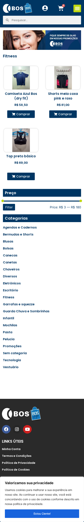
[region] (42, 499)
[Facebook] (6, 429)
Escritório (10, 290)
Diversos (10, 276)
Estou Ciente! (42, 513)
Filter (9, 207)
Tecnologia (12, 360)
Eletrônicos (12, 283)
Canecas (10, 255)
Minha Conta (11, 449)
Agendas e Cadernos (20, 227)
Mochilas (10, 325)
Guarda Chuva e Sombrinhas (26, 311)
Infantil (8, 318)
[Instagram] (17, 429)
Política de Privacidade (18, 463)
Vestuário (11, 367)
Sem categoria (15, 353)
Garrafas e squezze (19, 304)
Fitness (8, 297)
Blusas (8, 241)
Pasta (7, 332)
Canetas (10, 262)
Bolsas (8, 248)
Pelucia (8, 339)
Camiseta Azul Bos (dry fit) (21, 96)
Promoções (12, 346)
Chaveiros (11, 269)
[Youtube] (27, 429)
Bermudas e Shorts (18, 234)
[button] (77, 8)
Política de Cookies (16, 470)
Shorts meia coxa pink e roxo (63, 96)
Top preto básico (21, 156)
